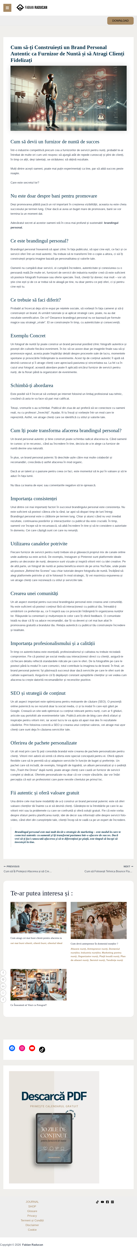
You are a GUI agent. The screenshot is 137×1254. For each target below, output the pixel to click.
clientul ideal (55, 943)
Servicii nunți (97, 960)
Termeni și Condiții (32, 1220)
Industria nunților (91, 952)
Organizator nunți (88, 956)
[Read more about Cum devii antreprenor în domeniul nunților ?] (99, 920)
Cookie (32, 1229)
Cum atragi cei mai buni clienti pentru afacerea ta (36, 938)
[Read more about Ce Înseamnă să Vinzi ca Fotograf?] (38, 984)
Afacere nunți (78, 948)
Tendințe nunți (114, 960)
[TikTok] (97, 1201)
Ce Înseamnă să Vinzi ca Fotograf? (29, 1005)
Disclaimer (32, 1225)
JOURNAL (32, 1201)
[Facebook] (107, 1201)
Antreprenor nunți (97, 948)
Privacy (32, 1215)
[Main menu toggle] (7, 8)
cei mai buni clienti (21, 943)
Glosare (32, 1211)
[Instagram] (112, 1201)
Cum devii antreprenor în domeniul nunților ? (94, 943)
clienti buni (39, 943)
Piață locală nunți (109, 956)
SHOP (32, 1206)
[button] (120, 21)
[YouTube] (102, 1201)
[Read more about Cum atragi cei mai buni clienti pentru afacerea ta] (38, 917)
